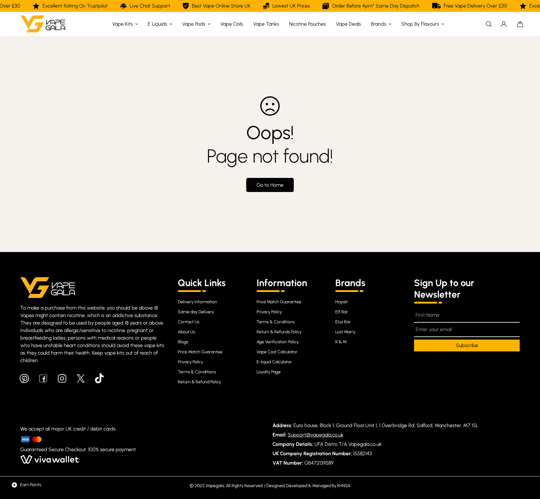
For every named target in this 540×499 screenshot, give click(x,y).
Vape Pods (193, 24)
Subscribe (467, 345)
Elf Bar (341, 312)
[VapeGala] (43, 24)
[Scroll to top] (528, 465)
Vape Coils (231, 24)
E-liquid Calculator (274, 362)
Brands (378, 24)
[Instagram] (61, 378)
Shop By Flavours (420, 24)
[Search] (489, 24)
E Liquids (157, 24)
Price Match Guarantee (200, 352)
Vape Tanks (266, 24)
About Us (186, 332)
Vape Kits (122, 24)
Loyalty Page (269, 372)
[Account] (504, 24)
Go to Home (270, 185)
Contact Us (188, 322)
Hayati (341, 302)
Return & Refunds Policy (279, 332)
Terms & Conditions (197, 372)
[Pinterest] (24, 378)
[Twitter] (80, 378)
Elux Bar (343, 322)
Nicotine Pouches (307, 24)
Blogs (183, 342)
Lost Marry (345, 332)
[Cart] (520, 24)
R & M (341, 342)
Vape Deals (348, 24)
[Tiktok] (99, 378)
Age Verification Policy (278, 342)
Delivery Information (197, 302)
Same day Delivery (196, 312)
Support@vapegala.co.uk (315, 435)
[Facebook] (43, 378)
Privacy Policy (190, 362)
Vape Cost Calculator (277, 352)
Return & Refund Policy (199, 382)
